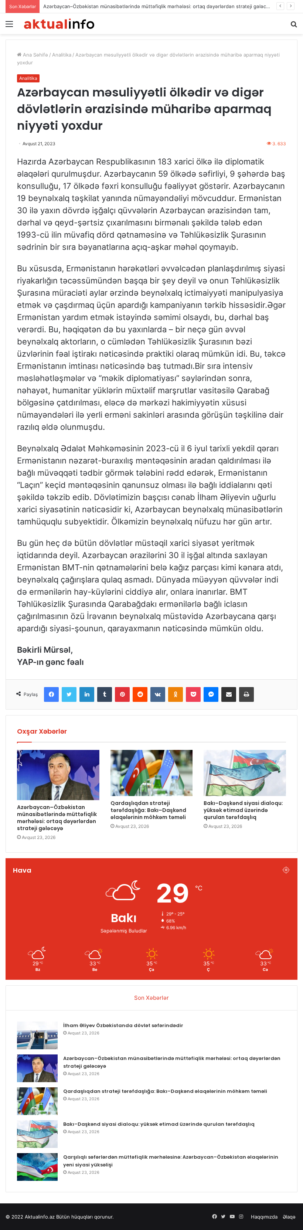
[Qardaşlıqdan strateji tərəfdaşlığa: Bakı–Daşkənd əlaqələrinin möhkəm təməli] (151, 773)
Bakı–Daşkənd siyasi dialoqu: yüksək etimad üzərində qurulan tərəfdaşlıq (243, 810)
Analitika (61, 55)
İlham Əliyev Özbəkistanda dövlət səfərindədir (123, 1025)
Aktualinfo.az (40, 1217)
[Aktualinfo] (59, 23)
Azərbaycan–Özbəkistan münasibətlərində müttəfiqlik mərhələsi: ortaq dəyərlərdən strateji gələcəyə (159, 6)
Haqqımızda (264, 1217)
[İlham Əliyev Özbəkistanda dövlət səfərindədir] (37, 1035)
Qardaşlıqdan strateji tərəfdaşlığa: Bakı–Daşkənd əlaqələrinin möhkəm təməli (148, 810)
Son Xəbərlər (151, 997)
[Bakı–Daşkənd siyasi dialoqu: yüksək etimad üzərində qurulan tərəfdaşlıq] (245, 773)
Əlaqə (289, 1217)
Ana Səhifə (34, 55)
